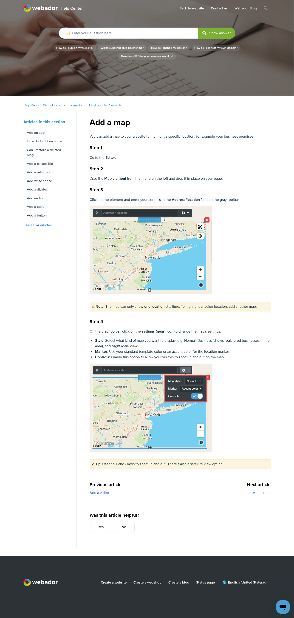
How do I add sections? (44, 141)
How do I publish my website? (74, 48)
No (124, 527)
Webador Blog (246, 8)
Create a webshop (147, 582)
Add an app (36, 133)
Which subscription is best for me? (122, 48)
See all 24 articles (37, 225)
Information (76, 105)
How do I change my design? (169, 48)
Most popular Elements (105, 105)
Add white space (39, 181)
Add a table (35, 207)
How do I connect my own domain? (216, 48)
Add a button (37, 215)
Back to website (191, 8)
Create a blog (178, 582)
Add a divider (37, 189)
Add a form (262, 492)
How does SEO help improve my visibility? (147, 56)
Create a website (114, 582)
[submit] (216, 33)
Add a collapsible (40, 164)
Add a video (99, 492)
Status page (205, 582)
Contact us (219, 8)
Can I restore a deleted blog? (44, 152)
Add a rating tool (39, 172)
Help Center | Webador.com (42, 105)
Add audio (35, 198)
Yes (101, 527)
